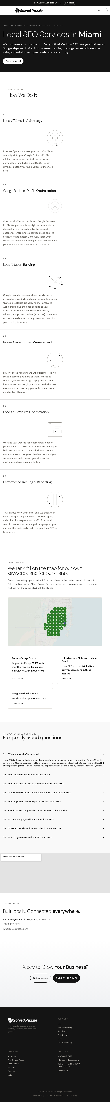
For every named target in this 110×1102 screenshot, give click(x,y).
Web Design (63, 1035)
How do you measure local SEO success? (53, 837)
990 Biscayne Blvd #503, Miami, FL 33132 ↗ (26, 919)
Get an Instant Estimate (47, 3)
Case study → (19, 679)
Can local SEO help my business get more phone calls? (53, 810)
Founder (11, 1071)
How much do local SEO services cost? (53, 774)
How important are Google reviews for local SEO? (53, 801)
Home (6, 26)
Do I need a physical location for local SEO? (53, 819)
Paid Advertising (65, 1027)
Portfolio (11, 1067)
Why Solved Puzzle (16, 1060)
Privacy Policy (38, 1095)
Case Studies (13, 1063)
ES (99, 11)
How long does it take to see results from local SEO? (53, 783)
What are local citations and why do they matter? (53, 828)
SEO (59, 1023)
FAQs (10, 1075)
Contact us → (64, 1070)
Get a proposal (13, 61)
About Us (12, 1056)
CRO (60, 1038)
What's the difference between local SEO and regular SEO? (53, 792)
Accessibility (72, 1095)
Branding (61, 1031)
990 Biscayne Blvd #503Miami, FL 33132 (69, 1065)
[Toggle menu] (105, 10)
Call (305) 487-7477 (66, 978)
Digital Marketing (65, 1042)
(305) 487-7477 (11, 924)
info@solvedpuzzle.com (15, 928)
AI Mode (70, 3)
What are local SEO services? (53, 754)
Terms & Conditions (55, 1095)
